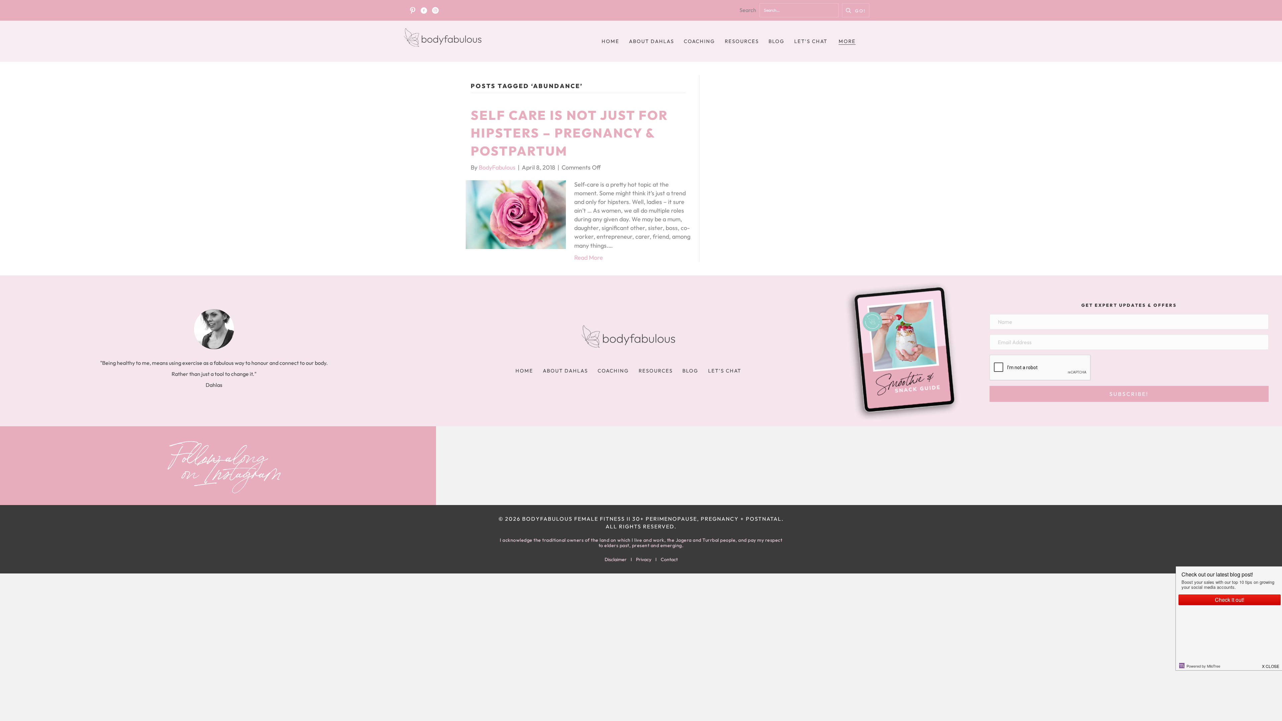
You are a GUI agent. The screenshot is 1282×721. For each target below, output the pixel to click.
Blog (777, 41)
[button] (855, 10)
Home (610, 41)
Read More (588, 257)
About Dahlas (651, 41)
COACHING (699, 41)
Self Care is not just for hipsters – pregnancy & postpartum (569, 133)
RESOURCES (742, 41)
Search (747, 10)
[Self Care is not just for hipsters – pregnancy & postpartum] (516, 214)
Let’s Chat (810, 41)
